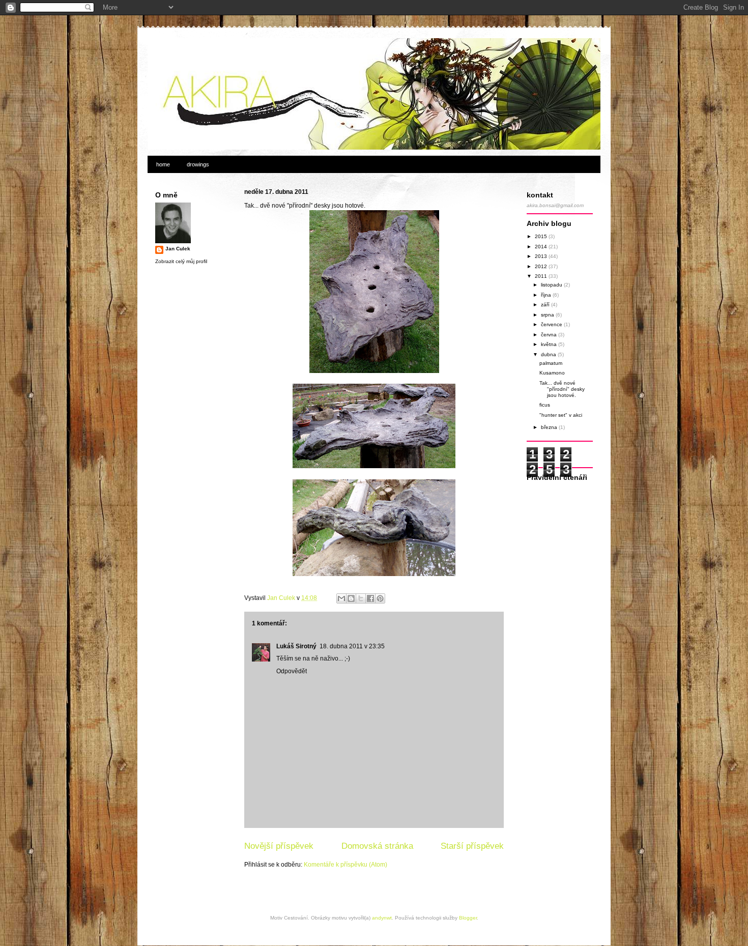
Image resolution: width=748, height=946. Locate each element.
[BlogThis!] (351, 598)
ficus (544, 405)
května (549, 344)
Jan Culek (177, 248)
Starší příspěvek (472, 846)
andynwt (382, 918)
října (547, 295)
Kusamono (552, 373)
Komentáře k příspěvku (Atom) (345, 864)
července (552, 324)
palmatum (550, 363)
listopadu (552, 285)
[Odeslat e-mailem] (341, 598)
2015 (542, 236)
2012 (542, 266)
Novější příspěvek (278, 846)
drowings (198, 164)
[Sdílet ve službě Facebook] (370, 598)
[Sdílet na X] (361, 598)
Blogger (468, 918)
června (549, 334)
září (546, 304)
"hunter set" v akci (560, 415)
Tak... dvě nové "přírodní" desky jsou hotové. (562, 389)
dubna (549, 354)
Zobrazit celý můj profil (181, 261)
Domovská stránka (377, 846)
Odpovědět (291, 671)
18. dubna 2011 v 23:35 (352, 646)
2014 (542, 246)
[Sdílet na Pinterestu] (380, 598)
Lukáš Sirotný (296, 646)
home (163, 164)
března (550, 427)
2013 (542, 256)
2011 (542, 276)
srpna (548, 315)
